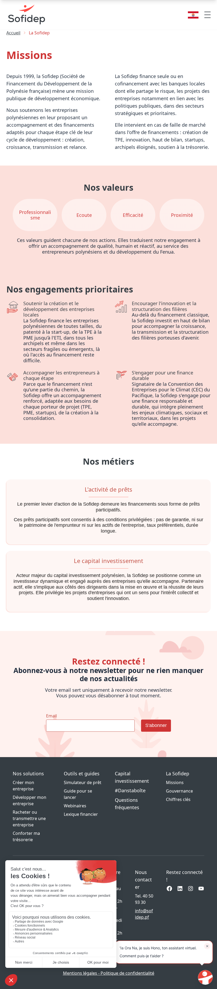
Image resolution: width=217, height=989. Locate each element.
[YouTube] (201, 888)
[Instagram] (190, 888)
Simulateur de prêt (82, 782)
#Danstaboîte (130, 790)
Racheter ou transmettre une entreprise (29, 818)
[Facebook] (169, 888)
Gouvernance (179, 791)
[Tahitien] (193, 15)
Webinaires (75, 806)
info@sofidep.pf (144, 914)
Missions (175, 782)
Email (51, 715)
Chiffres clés (178, 799)
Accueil (13, 33)
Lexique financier (81, 814)
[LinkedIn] (180, 888)
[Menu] (207, 15)
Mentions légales (80, 973)
